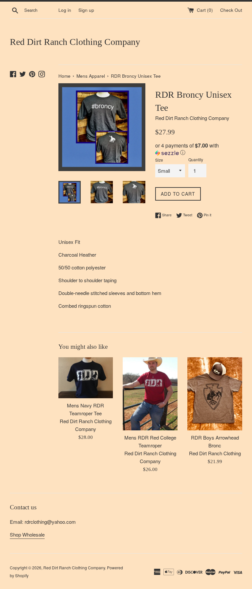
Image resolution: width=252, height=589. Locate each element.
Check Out (231, 10)
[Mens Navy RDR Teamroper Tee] (85, 377)
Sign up (86, 10)
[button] (198, 149)
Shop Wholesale (27, 534)
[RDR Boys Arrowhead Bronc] (214, 393)
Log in (64, 10)
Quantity (195, 159)
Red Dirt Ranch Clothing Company (75, 42)
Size (159, 160)
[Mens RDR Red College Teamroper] (150, 393)
